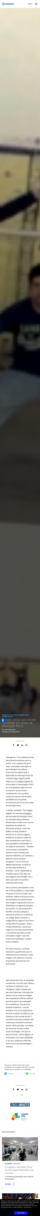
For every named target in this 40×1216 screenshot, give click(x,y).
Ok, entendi (20, 1213)
